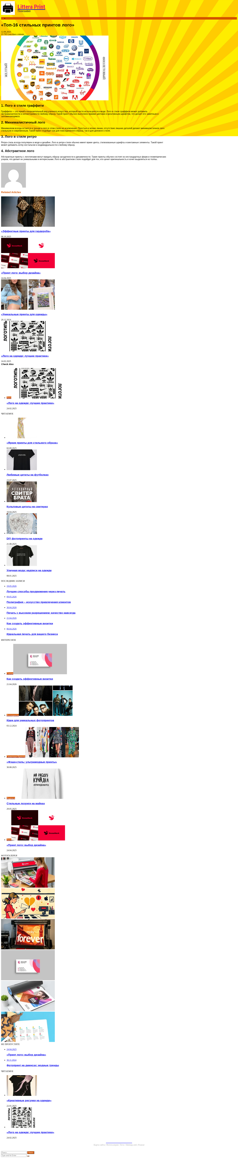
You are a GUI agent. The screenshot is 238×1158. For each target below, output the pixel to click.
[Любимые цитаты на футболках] (86, 460)
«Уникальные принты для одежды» (24, 314)
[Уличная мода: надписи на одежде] (86, 555)
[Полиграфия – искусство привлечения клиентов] (83, 903)
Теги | (123, 1145)
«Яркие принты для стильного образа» (32, 442)
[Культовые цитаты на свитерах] (86, 492)
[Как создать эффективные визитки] (83, 965)
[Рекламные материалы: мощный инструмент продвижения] (83, 1027)
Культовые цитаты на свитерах (27, 506)
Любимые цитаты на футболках (28, 474)
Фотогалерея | (113, 1145)
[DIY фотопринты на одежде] (86, 523)
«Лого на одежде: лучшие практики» (25, 355)
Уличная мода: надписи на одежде (29, 570)
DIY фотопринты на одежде (25, 538)
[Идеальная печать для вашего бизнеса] (83, 996)
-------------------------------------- (119, 1142)
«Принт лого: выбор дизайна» (21, 272)
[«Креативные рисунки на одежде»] (86, 1085)
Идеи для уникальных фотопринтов (30, 720)
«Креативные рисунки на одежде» (29, 1100)
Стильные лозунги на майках (26, 803)
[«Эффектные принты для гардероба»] (83, 211)
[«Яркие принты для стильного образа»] (86, 428)
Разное (141, 1145)
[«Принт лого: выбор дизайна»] (83, 253)
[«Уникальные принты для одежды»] (83, 294)
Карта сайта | (100, 1145)
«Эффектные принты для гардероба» (26, 231)
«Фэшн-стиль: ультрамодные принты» (32, 762)
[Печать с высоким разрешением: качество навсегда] (83, 934)
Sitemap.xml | (132, 1145)
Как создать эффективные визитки (30, 678)
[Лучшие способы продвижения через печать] (83, 872)
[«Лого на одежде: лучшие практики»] (83, 336)
